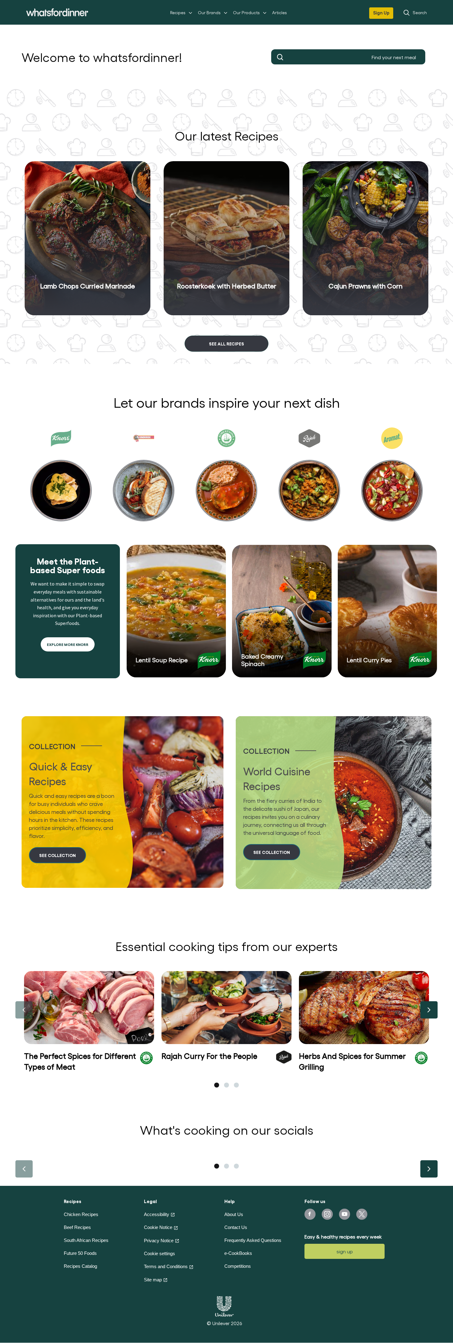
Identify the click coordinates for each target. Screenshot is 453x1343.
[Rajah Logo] (284, 1056)
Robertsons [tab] (226, 480)
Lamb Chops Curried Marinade (87, 286)
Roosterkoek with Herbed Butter (226, 286)
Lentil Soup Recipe (162, 659)
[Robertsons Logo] (146, 1057)
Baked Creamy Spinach (262, 659)
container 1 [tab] (216, 1166)
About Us (233, 1214)
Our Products (246, 12)
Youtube (344, 1214)
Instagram (327, 1214)
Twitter (361, 1214)
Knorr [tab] (61, 480)
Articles (279, 12)
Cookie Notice (158, 1227)
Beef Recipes (77, 1227)
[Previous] (24, 1009)
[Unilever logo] (224, 1306)
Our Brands (209, 12)
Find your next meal (280, 57)
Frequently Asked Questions (252, 1240)
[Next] (429, 1009)
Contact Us (235, 1227)
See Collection (57, 855)
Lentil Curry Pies (369, 659)
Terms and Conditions (166, 1266)
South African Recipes (86, 1240)
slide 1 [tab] (216, 1085)
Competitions (237, 1266)
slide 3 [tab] (236, 1085)
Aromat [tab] (392, 480)
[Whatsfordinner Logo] (57, 12)
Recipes (178, 12)
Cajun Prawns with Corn (365, 286)
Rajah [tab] (309, 480)
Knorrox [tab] (144, 480)
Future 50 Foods (80, 1253)
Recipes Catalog (80, 1266)
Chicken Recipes (81, 1214)
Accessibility (156, 1214)
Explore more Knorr (67, 644)
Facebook (310, 1214)
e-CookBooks (238, 1253)
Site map (153, 1279)
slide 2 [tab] (226, 1085)
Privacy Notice (158, 1240)
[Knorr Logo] (209, 659)
